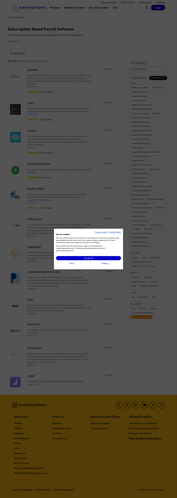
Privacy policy (101, 232)
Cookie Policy (115, 232)
